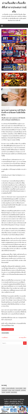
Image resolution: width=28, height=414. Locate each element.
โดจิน (21, 403)
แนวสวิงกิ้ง (8, 392)
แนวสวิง (3, 392)
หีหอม (19, 401)
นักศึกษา (3, 388)
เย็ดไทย (17, 403)
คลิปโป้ (10, 405)
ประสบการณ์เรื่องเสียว (10, 388)
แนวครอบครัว (4, 390)
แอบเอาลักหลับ (14, 392)
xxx (22, 401)
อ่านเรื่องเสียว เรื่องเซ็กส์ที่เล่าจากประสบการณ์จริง (14, 7)
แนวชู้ (13, 390)
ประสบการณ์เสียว (5, 332)
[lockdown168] (14, 410)
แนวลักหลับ (23, 390)
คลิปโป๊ (13, 403)
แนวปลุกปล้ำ (17, 390)
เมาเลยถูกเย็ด (22, 337)
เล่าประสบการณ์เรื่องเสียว (7, 329)
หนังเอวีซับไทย (13, 401)
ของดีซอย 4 (5, 337)
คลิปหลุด (6, 403)
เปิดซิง (24, 388)
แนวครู (9, 390)
